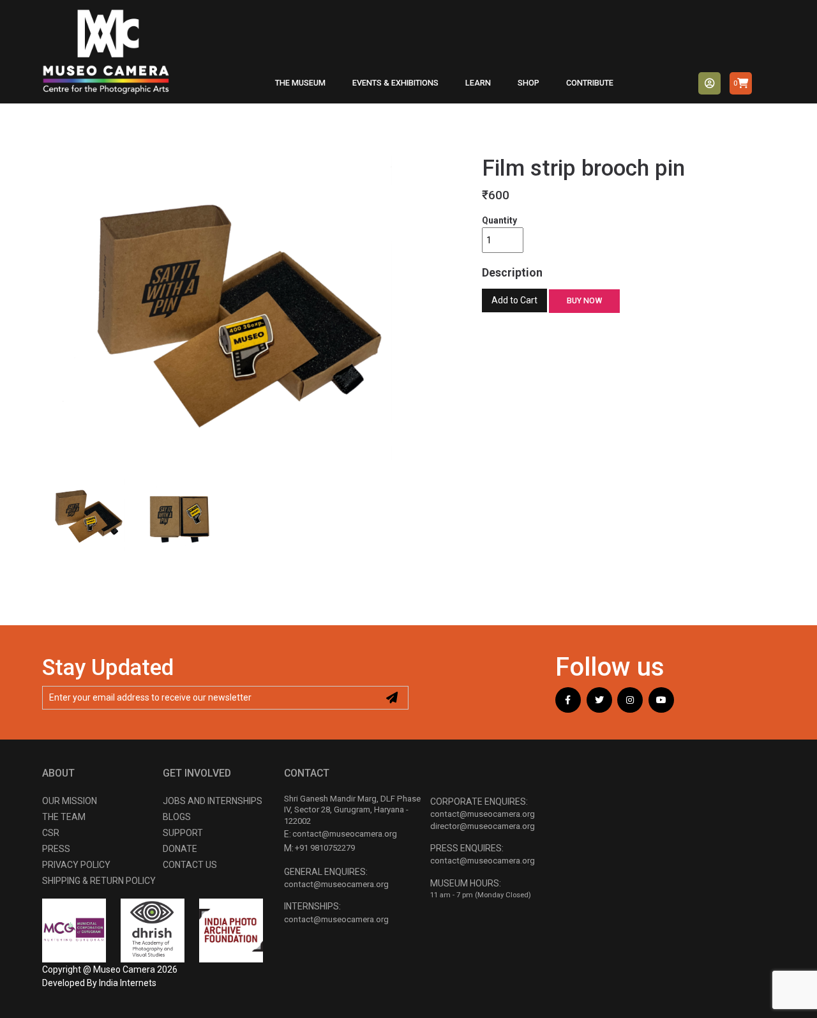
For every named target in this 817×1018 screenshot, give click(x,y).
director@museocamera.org (482, 826)
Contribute (589, 82)
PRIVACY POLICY (76, 865)
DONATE (180, 849)
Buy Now (584, 300)
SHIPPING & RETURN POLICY (99, 881)
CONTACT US (190, 865)
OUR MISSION (69, 801)
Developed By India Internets (99, 983)
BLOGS (177, 817)
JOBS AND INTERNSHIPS (212, 801)
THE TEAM (64, 817)
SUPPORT (183, 833)
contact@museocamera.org (344, 834)
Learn (478, 82)
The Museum (300, 82)
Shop (528, 82)
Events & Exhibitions (395, 82)
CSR (50, 833)
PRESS (56, 849)
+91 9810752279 (325, 848)
